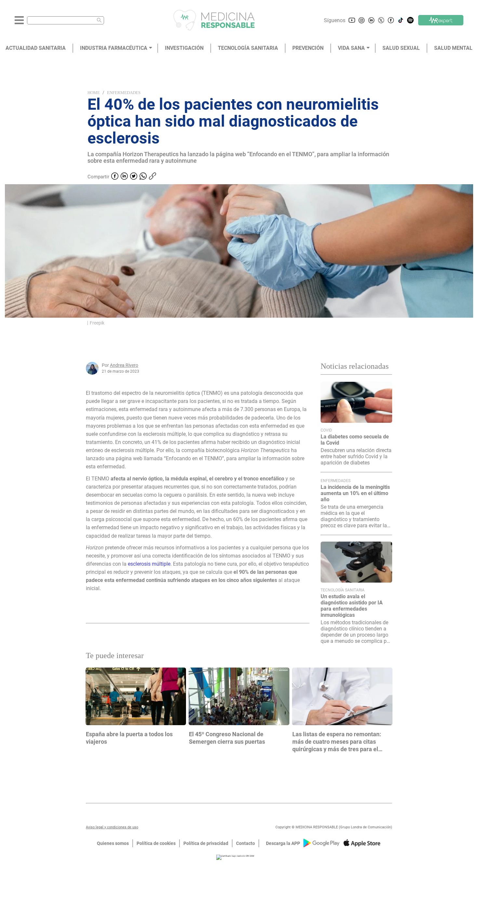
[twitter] (134, 176)
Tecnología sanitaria (343, 590)
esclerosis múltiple (149, 564)
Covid (326, 430)
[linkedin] (124, 176)
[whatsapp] (143, 176)
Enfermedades (123, 92)
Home (93, 92)
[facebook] (115, 176)
